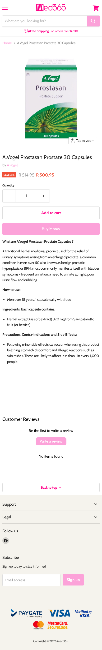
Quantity (8, 185)
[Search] (93, 21)
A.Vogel (12, 165)
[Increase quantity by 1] (43, 195)
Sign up (73, 579)
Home (7, 43)
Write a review (51, 441)
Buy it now (51, 229)
